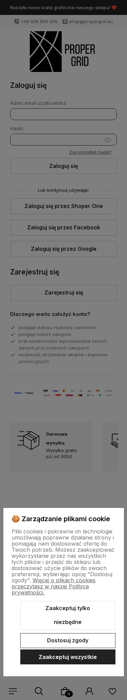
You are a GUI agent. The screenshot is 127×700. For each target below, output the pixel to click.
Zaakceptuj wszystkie (68, 657)
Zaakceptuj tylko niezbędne (67, 615)
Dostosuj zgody (67, 640)
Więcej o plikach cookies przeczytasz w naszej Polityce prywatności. (54, 586)
